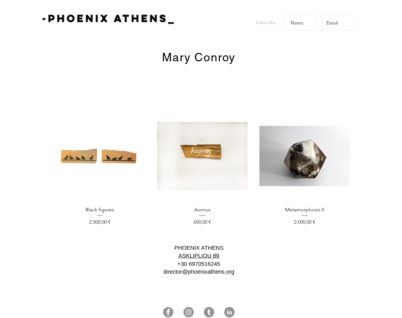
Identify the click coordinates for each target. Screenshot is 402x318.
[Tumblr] (209, 312)
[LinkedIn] (229, 312)
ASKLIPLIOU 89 (198, 256)
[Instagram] (188, 312)
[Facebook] (168, 312)
